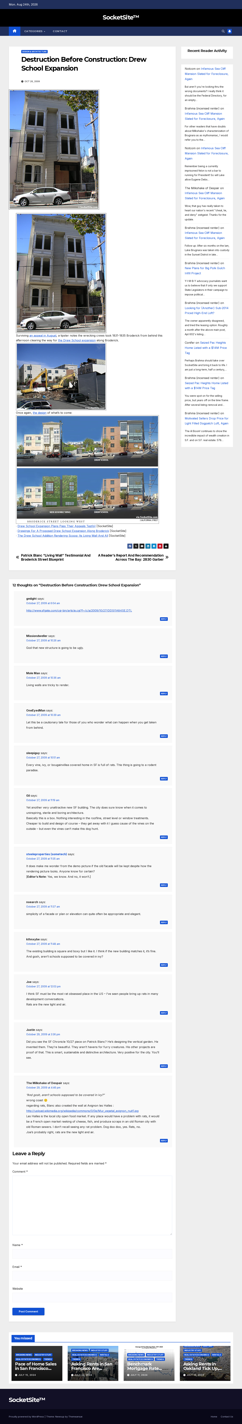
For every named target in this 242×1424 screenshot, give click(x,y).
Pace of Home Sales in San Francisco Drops (35, 1368)
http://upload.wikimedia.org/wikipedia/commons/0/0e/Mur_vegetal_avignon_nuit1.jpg (82, 1111)
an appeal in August (42, 335)
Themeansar (75, 1416)
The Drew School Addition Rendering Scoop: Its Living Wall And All (63, 535)
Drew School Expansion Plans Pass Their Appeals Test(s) (57, 526)
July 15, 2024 (27, 1375)
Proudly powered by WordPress (27, 1416)
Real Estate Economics (28, 1359)
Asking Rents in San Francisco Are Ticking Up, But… (91, 1368)
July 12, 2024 (83, 1375)
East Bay (207, 1346)
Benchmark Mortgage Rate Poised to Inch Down (148, 1368)
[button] (223, 31)
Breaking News (24, 1355)
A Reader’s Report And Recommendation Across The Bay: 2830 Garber (131, 557)
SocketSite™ (121, 17)
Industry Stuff (43, 1355)
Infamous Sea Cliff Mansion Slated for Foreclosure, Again (207, 74)
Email (17, 1267)
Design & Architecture (34, 52)
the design (39, 412)
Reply (164, 619)
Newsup (59, 1416)
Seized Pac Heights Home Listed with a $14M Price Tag (206, 348)
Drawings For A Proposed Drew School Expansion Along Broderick (63, 531)
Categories (34, 31)
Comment (20, 1171)
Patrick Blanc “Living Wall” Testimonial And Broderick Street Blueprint (56, 557)
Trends (48, 1359)
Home (214, 1416)
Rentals (104, 1355)
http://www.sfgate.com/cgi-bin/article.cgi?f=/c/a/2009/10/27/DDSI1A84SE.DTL (79, 610)
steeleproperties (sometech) (46, 854)
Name (17, 1245)
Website (17, 1288)
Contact (60, 31)
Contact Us (227, 1416)
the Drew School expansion (77, 340)
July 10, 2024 (195, 1375)
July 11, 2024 (139, 1375)
